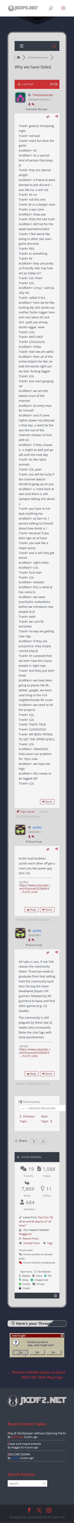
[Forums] (18, 57)
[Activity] (32, 104)
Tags (50, 1243)
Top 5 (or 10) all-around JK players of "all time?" (36, 1221)
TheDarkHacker (42, 95)
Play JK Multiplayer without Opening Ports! (37, 1433)
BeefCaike (17, 1437)
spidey (37, 827)
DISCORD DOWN (19, 1454)
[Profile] (29, 104)
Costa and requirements (24, 1444)
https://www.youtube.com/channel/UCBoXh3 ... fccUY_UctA (34, 888)
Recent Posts (31, 1238)
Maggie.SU (25, 1234)
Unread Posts (31, 1243)
